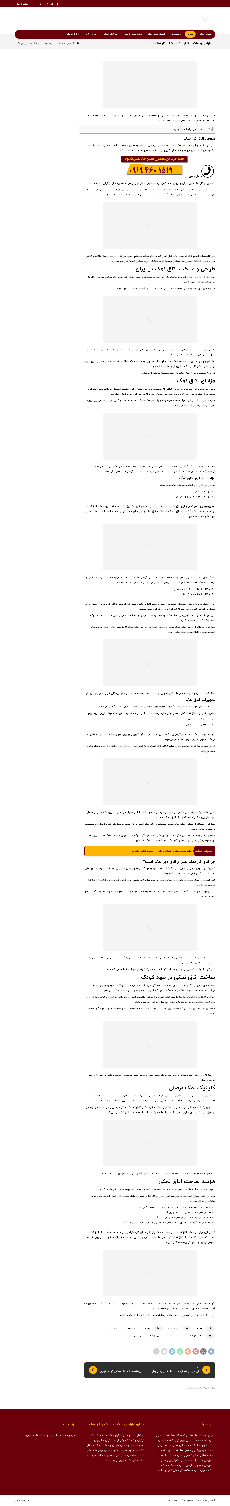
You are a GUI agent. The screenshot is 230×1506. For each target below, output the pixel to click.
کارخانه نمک (36, 608)
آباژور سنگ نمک (206, 604)
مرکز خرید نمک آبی (44, 243)
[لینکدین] (41, 4)
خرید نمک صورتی (33, 458)
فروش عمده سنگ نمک (57, 586)
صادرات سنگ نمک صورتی (55, 503)
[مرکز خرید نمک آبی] (65, 247)
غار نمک (175, 116)
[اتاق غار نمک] (46, 706)
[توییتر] (204, 1481)
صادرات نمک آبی (36, 511)
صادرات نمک (60, 511)
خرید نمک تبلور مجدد (33, 451)
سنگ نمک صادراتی (58, 481)
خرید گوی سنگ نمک (58, 473)
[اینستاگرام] (46, 4)
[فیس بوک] (210, 1481)
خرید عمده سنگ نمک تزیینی (54, 443)
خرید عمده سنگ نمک (57, 436)
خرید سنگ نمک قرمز (57, 413)
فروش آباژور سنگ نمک (56, 533)
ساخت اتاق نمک (195, 1336)
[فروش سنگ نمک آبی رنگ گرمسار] (65, 263)
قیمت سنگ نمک (59, 608)
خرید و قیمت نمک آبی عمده (38, 227)
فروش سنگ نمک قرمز (57, 563)
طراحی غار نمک (136, 1336)
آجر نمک (131, 350)
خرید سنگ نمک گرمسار (56, 428)
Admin (199, 1328)
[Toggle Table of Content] (208, 129)
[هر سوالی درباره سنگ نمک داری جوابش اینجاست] (46, 784)
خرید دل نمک (30, 361)
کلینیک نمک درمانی (204, 1101)
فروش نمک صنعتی (33, 601)
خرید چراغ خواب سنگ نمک (55, 466)
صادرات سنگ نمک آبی (57, 496)
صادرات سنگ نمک (58, 488)
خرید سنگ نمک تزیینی (56, 383)
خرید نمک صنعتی (59, 458)
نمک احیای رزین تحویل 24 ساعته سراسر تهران (46, 310)
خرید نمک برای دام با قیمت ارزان (50, 302)
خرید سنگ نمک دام (58, 391)
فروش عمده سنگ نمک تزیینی (53, 593)
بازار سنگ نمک (60, 353)
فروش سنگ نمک (58, 541)
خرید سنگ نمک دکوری (57, 398)
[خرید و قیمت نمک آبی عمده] (65, 231)
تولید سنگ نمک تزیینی (56, 361)
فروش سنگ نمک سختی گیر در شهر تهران (45, 324)
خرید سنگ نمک (59, 368)
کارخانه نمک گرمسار (58, 623)
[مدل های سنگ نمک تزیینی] (46, 933)
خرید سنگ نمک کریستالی (55, 421)
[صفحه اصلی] (78, 43)
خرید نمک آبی (60, 451)
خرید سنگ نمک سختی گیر (55, 406)
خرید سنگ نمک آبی (58, 376)
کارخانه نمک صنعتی (58, 616)
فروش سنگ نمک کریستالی (55, 571)
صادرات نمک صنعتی (58, 526)
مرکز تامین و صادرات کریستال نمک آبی (47, 318)
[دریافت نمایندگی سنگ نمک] (46, 858)
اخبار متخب (130, 1328)
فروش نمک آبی (59, 601)
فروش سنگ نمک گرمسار (56, 578)
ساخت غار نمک (175, 1336)
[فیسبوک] (57, 4)
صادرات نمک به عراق (57, 518)
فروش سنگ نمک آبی (57, 548)
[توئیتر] (52, 4)
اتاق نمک (193, 116)
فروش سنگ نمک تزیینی (56, 556)
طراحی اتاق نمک (155, 1336)
